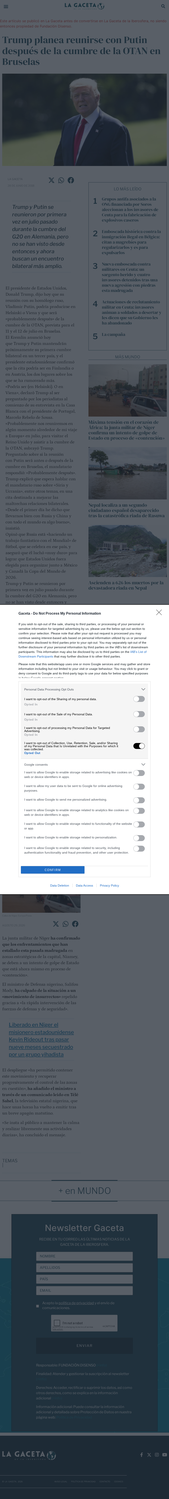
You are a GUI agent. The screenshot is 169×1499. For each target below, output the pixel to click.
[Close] (160, 614)
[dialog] (84, 749)
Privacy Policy (109, 885)
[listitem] (84, 689)
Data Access (84, 885)
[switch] (139, 699)
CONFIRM (53, 870)
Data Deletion (59, 885)
